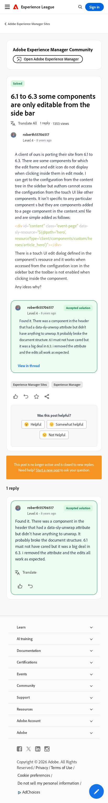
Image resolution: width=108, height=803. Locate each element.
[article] (54, 548)
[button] (27, 123)
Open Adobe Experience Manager (51, 58)
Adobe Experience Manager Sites (29, 24)
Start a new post (48, 470)
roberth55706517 (36, 134)
